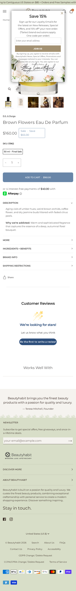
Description (10, 203)
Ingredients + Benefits (17, 248)
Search (35, 542)
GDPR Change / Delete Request (35, 555)
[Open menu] (6, 11)
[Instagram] (11, 519)
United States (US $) (36, 533)
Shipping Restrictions (16, 265)
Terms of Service (58, 562)
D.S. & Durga (9, 116)
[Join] (67, 441)
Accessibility (54, 549)
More (6, 240)
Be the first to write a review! (38, 342)
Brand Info (10, 257)
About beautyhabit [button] (15, 480)
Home (6, 20)
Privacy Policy (34, 549)
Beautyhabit (14, 542)
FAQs (62, 542)
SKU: (8, 143)
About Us (49, 542)
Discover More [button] (12, 469)
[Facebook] (4, 519)
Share (11, 277)
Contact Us (16, 549)
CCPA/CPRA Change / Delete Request (24, 562)
